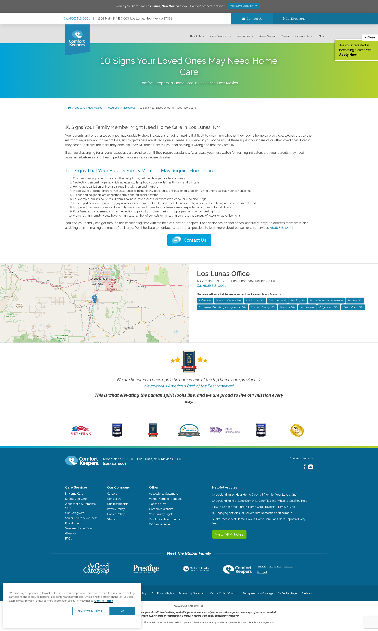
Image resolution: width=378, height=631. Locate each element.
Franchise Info (158, 503)
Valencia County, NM (229, 300)
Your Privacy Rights (161, 514)
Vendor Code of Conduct (165, 498)
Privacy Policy (116, 509)
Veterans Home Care (78, 528)
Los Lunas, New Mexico (88, 107)
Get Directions (295, 18)
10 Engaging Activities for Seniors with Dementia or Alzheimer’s (252, 513)
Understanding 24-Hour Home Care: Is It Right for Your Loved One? (255, 494)
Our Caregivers (74, 513)
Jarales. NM (307, 307)
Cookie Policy (116, 514)
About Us (195, 36)
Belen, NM (205, 300)
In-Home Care (74, 493)
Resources (243, 36)
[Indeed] (304, 467)
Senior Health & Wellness (81, 518)
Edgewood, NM (328, 307)
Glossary (71, 533)
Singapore (275, 566)
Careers (286, 36)
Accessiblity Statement (163, 493)
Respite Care (73, 523)
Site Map (306, 593)
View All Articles (229, 534)
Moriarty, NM (287, 307)
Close (371, 37)
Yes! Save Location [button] (242, 5)
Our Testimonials (117, 503)
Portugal (262, 572)
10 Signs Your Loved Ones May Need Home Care (168, 107)
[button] (197, 36)
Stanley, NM (354, 300)
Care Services (219, 36)
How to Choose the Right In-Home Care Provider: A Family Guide (253, 506)
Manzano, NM (277, 300)
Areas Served (267, 36)
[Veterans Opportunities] (81, 436)
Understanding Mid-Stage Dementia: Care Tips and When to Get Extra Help (259, 500)
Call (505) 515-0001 (76, 18)
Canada (288, 566)
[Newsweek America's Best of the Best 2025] (153, 436)
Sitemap (112, 519)
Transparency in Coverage (258, 593)
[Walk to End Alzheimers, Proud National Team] (225, 433)
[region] (72, 605)
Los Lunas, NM (255, 300)
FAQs (68, 538)
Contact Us (302, 36)
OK (122, 610)
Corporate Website (161, 509)
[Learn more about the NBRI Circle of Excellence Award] (297, 436)
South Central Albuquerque (326, 300)
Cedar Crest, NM (353, 307)
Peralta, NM (297, 300)
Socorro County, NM (263, 307)
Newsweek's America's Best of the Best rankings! (189, 385)
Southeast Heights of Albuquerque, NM (222, 307)
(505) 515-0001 (281, 228)
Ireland (262, 566)
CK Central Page (159, 524)
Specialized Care (76, 498)
